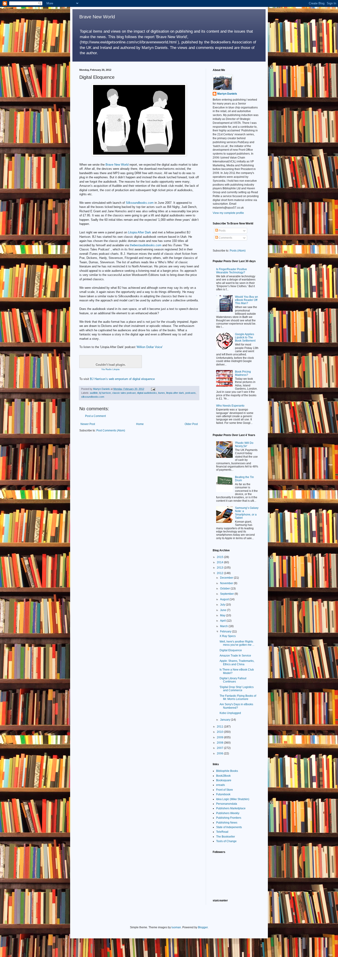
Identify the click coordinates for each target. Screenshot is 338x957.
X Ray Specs (228, 636)
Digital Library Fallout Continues (233, 680)
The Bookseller (225, 836)
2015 (220, 557)
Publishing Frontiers (228, 817)
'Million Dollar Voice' (149, 347)
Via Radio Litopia (110, 369)
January (225, 719)
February (226, 631)
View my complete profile (228, 213)
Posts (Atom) (238, 250)
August (224, 599)
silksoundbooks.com (92, 396)
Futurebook (223, 794)
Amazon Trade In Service (235, 655)
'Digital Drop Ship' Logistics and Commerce (237, 688)
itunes (161, 392)
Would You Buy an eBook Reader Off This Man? (246, 300)
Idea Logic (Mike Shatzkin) (232, 799)
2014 (220, 562)
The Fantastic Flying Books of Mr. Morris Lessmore (238, 697)
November (227, 583)
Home (140, 424)
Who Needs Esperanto (230, 405)
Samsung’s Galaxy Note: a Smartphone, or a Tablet (246, 512)
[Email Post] (153, 389)
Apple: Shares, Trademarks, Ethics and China (237, 662)
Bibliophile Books (227, 771)
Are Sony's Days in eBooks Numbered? (236, 706)
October (225, 588)
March (224, 626)
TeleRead (222, 831)
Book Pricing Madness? (243, 373)
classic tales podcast (124, 392)
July (223, 604)
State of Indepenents (229, 827)
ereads (220, 785)
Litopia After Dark (139, 232)
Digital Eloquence (231, 650)
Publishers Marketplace (231, 808)
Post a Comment (95, 416)
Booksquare (223, 780)
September (227, 593)
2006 (220, 753)
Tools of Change (226, 841)
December (227, 577)
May (223, 615)
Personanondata (226, 803)
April (223, 620)
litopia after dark (175, 392)
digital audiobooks (147, 392)
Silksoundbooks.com (140, 202)
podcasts (190, 392)
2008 (220, 742)
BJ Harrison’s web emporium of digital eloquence (122, 379)
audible (94, 392)
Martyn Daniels (227, 93)
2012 (220, 573)
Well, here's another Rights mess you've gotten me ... (237, 643)
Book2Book (223, 775)
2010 (220, 731)
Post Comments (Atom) (110, 430)
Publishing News (226, 822)
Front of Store (224, 789)
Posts (222, 230)
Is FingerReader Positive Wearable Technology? (231, 271)
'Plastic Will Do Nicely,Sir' (244, 444)
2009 (220, 737)
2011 (220, 726)
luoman (176, 927)
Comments (225, 237)
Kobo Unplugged (230, 713)
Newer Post (87, 424)
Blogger (203, 927)
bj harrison (105, 392)
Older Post (191, 424)
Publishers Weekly (227, 813)
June (223, 610)
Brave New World (97, 16)
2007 (220, 748)
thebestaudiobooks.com (145, 245)
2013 (220, 567)
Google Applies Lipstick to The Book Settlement (245, 338)
